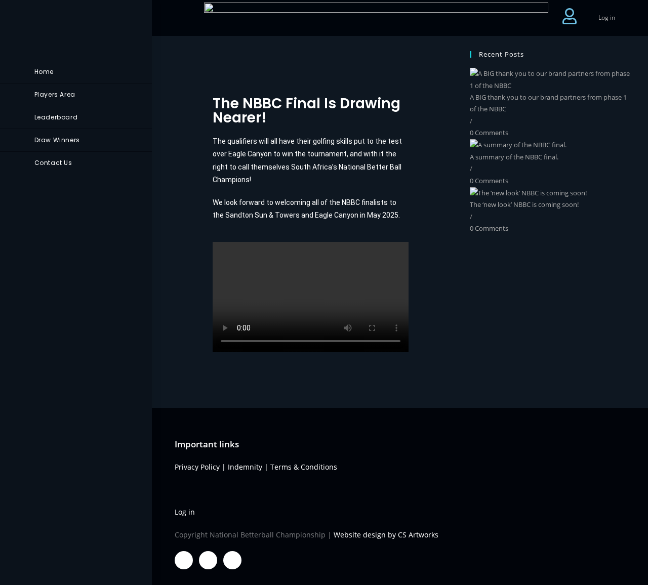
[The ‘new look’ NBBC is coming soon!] (528, 192)
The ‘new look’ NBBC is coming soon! (524, 204)
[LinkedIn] (208, 560)
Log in (606, 17)
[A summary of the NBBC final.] (518, 144)
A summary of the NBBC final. (514, 156)
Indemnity (245, 467)
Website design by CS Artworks (386, 534)
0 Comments (489, 132)
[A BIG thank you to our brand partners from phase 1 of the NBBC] (551, 78)
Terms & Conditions (303, 467)
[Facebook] (184, 560)
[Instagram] (232, 560)
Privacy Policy (197, 467)
